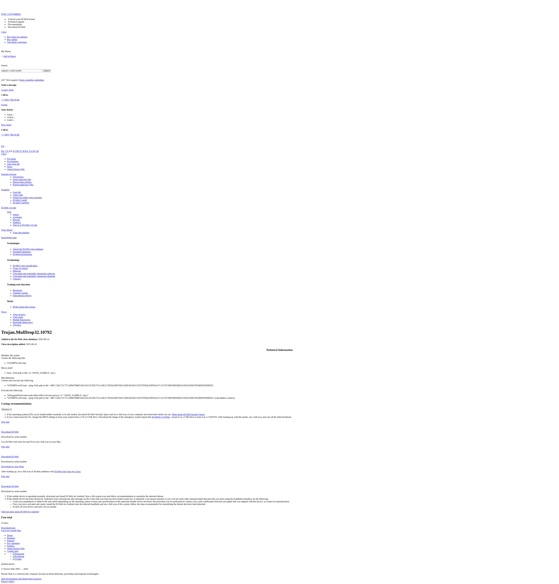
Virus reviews (19, 314)
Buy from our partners (17, 37)
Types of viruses (20, 268)
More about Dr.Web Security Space (188, 414)
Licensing (17, 217)
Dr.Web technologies (22, 254)
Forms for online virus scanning (27, 197)
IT (21, 151)
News (9, 166)
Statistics (17, 222)
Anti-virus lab (13, 164)
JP (23, 151)
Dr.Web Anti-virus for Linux (67, 471)
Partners (10, 546)
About (16, 214)
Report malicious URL (23, 185)
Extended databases (22, 251)
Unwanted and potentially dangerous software (34, 273)
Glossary (17, 279)
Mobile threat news (21, 320)
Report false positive (22, 182)
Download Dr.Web (16, 27)
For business (12, 161)
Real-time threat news (23, 322)
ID (37, 151)
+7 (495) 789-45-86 (10, 100)
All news (17, 325)
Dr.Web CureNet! (21, 203)
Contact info (12, 551)
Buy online (12, 39)
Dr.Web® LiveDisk (161, 417)
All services (18, 177)
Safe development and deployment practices (21, 579)
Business (11, 538)
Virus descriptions (21, 232)
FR (18, 151)
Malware (17, 271)
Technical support (16, 22)
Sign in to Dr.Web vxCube (25, 225)
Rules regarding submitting (31, 80)
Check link (18, 195)
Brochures (17, 290)
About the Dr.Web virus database (28, 249)
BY (34, 151)
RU (3, 151)
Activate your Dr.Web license (21, 19)
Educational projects (22, 295)
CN (7, 151)
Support (10, 540)
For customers (13, 543)
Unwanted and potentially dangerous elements (34, 276)
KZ (27, 151)
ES (14, 151)
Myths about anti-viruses (24, 307)
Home (10, 535)
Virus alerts (18, 317)
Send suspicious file (22, 179)
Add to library (9, 56)
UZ (31, 151)
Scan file (17, 192)
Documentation (15, 24)
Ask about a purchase (17, 42)
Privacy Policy (8, 581)
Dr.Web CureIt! (20, 200)
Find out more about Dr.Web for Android (20, 511)
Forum (4, 105)
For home (11, 159)
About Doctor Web (16, 169)
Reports (16, 220)
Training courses (20, 293)
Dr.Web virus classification (25, 265)
